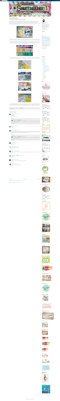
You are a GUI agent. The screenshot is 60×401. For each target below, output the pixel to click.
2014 (43, 60)
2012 (43, 62)
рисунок (49, 44)
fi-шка (12, 159)
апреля (44, 75)
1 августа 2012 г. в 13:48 (15, 142)
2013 (43, 61)
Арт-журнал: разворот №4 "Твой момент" (46, 71)
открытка (43, 43)
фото (49, 45)
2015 (43, 59)
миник (46, 41)
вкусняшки (46, 38)
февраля (44, 77)
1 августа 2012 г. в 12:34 (16, 130)
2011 (43, 79)
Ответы (13, 118)
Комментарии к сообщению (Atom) (17, 180)
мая (43, 74)
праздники (43, 44)
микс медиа (43, 41)
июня (43, 73)
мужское (43, 42)
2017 (43, 57)
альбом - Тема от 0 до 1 (47, 36)
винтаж (43, 38)
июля (43, 72)
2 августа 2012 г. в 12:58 (23, 136)
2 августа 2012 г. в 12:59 (21, 155)
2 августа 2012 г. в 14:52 (15, 159)
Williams (12, 130)
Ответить (12, 117)
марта (44, 76)
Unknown (12, 146)
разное (46, 44)
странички (44, 45)
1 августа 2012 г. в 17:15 (16, 146)
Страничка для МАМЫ (45, 65)
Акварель (43, 36)
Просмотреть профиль (44, 29)
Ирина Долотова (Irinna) (16, 136)
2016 (43, 58)
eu (11, 142)
